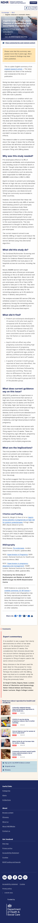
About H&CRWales (8, 826)
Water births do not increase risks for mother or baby (23, 742)
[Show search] (31, 8)
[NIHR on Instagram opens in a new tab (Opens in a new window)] (25, 877)
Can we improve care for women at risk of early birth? (23, 732)
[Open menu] (35, 8)
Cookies (5, 857)
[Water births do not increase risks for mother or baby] (6, 743)
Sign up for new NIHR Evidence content (17, 763)
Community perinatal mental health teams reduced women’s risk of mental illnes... (24, 753)
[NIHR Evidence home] (13, 2)
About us (5, 822)
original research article (13, 69)
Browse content (7, 813)
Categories (6, 791)
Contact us (6, 831)
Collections (6, 800)
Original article (10, 766)
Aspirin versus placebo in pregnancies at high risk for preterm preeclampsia (19, 519)
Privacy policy (7, 848)
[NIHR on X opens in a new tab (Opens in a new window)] (10, 877)
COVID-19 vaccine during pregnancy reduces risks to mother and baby (23, 721)
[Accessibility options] (26, 8)
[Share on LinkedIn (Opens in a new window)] (20, 616)
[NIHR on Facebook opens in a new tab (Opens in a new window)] (15, 877)
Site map (5, 844)
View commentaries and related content (20, 43)
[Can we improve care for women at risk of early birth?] (6, 733)
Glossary (8, 770)
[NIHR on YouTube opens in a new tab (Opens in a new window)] (20, 877)
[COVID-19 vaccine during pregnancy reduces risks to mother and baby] (6, 722)
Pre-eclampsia (18, 548)
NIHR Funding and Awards (11, 862)
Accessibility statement (10, 884)
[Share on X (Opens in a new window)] (25, 616)
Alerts (4, 795)
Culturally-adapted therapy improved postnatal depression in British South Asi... (23, 709)
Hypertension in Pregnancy (17, 554)
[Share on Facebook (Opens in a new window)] (16, 616)
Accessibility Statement (10, 853)
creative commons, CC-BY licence (17, 590)
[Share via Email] (29, 616)
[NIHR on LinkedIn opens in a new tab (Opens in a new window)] (4, 877)
